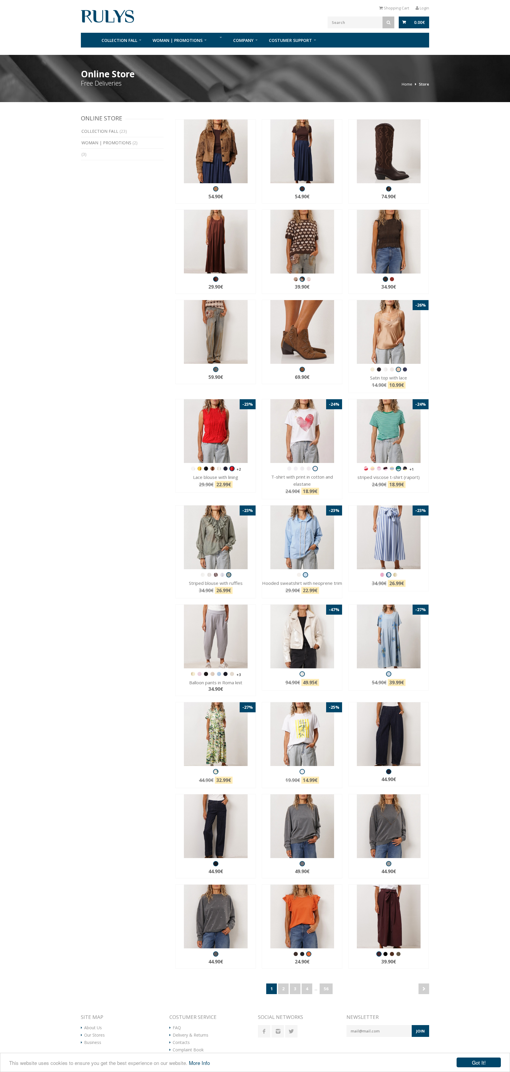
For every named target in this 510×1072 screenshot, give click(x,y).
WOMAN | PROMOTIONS (177, 40)
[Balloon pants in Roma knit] (216, 636)
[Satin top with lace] (389, 332)
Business (92, 1042)
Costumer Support (290, 40)
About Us (93, 1027)
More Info (199, 1062)
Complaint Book (188, 1050)
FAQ (177, 1027)
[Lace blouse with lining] (216, 431)
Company (243, 40)
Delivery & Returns (190, 1035)
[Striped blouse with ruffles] (216, 537)
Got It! (479, 1062)
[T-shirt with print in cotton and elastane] (302, 431)
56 (326, 988)
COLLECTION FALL (119, 40)
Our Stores (94, 1035)
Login (424, 8)
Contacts (181, 1042)
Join (420, 1031)
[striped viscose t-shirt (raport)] (389, 431)
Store (424, 84)
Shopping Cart (396, 8)
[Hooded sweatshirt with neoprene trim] (302, 537)
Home (88, 40)
